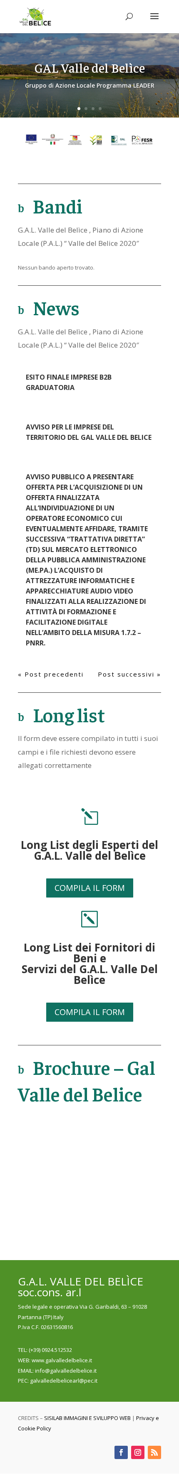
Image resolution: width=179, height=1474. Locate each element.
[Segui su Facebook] (121, 1452)
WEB (23, 1360)
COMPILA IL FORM (90, 887)
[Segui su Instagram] (137, 1452)
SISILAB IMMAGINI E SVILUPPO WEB (87, 1418)
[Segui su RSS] (154, 1452)
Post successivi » (129, 674)
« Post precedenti (51, 674)
